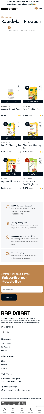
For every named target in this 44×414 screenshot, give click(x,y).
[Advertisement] (22, 61)
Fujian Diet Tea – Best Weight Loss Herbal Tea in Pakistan (31, 186)
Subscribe (9, 297)
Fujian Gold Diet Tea (10, 181)
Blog (3, 361)
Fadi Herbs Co (5, 106)
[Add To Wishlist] (18, 89)
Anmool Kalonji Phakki (11, 109)
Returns (4, 350)
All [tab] (10, 30)
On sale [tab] (24, 30)
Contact (4, 368)
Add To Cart (12, 102)
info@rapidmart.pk (10, 386)
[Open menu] (40, 9)
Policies (4, 364)
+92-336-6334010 (11, 381)
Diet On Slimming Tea (11, 145)
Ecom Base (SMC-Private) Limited (30, 398)
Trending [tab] (32, 30)
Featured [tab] (16, 30)
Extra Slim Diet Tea (31, 109)
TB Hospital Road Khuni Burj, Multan (17, 390)
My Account (5, 347)
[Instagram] (8, 332)
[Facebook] (3, 332)
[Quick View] (18, 86)
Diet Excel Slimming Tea (32, 147)
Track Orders (6, 343)
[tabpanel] (22, 138)
